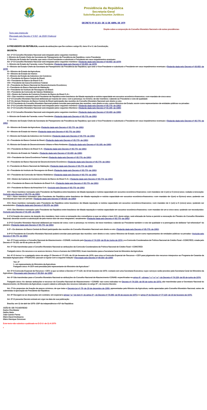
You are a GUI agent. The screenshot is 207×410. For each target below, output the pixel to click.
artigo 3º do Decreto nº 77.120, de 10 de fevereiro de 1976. (166, 295)
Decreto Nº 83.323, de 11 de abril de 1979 (103, 23)
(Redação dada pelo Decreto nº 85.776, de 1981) (99, 106)
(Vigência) (51, 36)
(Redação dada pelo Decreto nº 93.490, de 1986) (99, 112)
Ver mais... (14, 39)
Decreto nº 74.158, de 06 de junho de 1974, (142, 282)
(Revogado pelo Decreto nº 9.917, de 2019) (28, 36)
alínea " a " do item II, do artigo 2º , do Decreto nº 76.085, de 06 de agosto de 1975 (100, 295)
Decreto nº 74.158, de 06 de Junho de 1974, (104, 240)
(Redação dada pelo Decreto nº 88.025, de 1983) (54, 199)
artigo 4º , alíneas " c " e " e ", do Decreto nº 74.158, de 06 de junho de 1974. (167, 277)
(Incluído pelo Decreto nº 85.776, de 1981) (66, 188)
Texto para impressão (18, 33)
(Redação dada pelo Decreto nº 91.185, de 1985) (99, 108)
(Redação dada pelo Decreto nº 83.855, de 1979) (99, 62)
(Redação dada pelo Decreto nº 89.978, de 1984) (37, 205)
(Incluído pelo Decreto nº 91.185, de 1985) (21, 212)
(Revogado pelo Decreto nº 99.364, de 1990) (93, 258)
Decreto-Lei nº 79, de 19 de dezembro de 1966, (89, 288)
